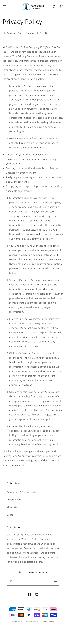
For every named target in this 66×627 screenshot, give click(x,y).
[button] (4, 6)
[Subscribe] (55, 582)
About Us (12, 507)
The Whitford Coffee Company (28, 621)
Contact (11, 514)
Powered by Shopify (47, 621)
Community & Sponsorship (21, 492)
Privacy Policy (14, 499)
